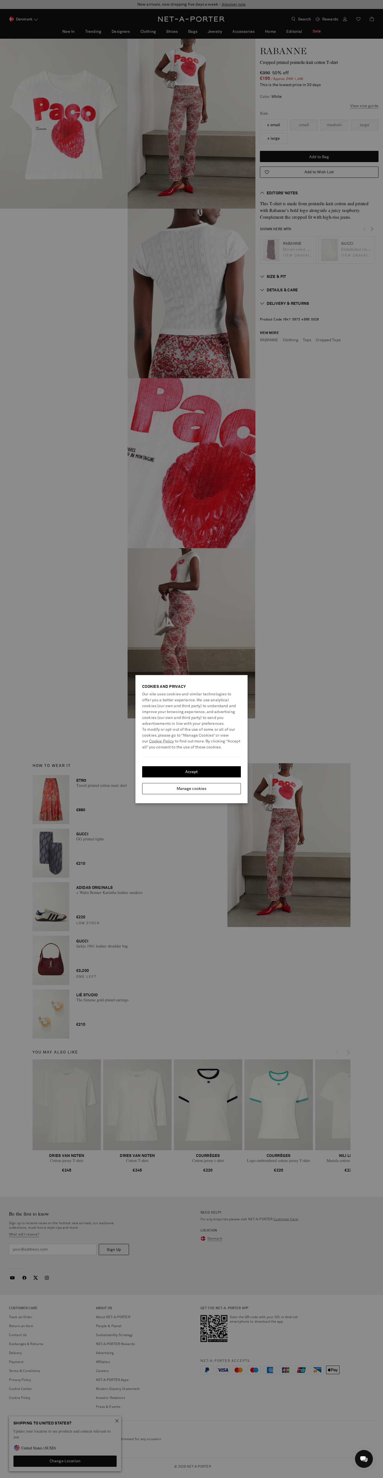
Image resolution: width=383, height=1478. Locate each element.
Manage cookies (192, 788)
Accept (191, 772)
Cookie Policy (161, 741)
